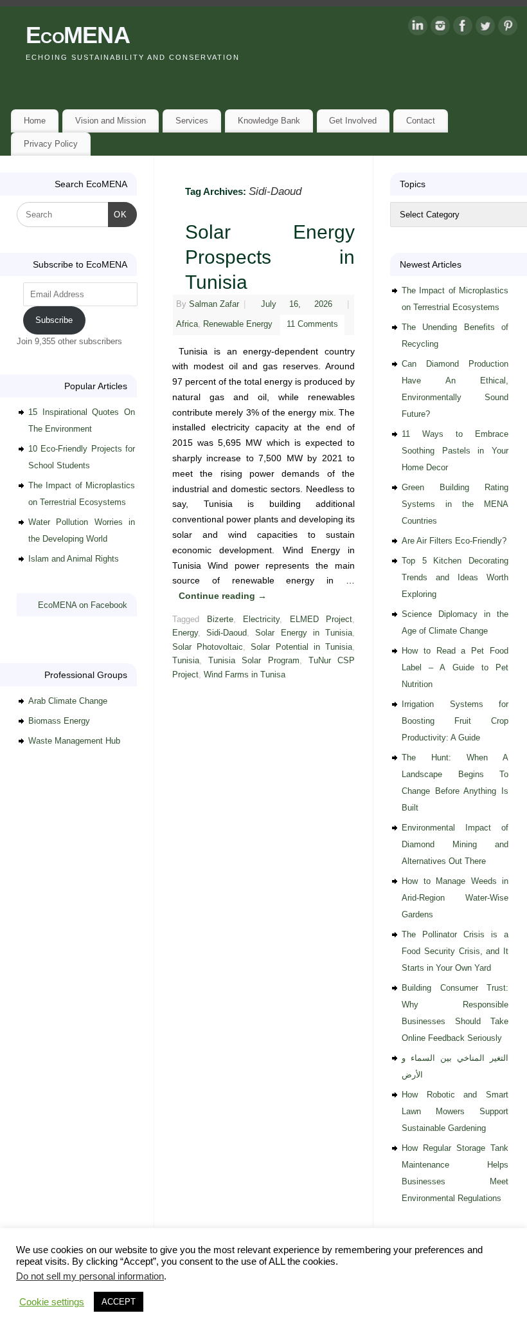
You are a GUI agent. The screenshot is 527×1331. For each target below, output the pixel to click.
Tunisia (185, 660)
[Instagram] (440, 28)
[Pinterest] (507, 28)
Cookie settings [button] (51, 1302)
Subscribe (54, 320)
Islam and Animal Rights (73, 559)
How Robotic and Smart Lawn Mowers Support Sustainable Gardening (455, 1111)
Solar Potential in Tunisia (301, 647)
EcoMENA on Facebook (82, 605)
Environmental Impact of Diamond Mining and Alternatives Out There (455, 844)
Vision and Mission (110, 120)
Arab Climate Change (67, 701)
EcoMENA (78, 35)
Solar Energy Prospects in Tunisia (270, 257)
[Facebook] (462, 28)
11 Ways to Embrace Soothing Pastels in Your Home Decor (455, 450)
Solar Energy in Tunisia (303, 633)
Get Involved (353, 120)
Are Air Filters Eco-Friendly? (454, 541)
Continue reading (223, 596)
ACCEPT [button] (119, 1302)
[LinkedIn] (417, 28)
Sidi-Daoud (226, 633)
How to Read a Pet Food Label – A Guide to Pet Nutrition (455, 667)
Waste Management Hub (74, 741)
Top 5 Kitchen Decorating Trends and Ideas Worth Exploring (455, 577)
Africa (187, 324)
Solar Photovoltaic (207, 647)
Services (191, 120)
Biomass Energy (59, 721)
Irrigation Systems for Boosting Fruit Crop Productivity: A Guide (455, 720)
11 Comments (312, 324)
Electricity (261, 619)
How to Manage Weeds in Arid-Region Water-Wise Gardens (455, 897)
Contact (420, 120)
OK (118, 214)
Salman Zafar (214, 304)
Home (35, 120)
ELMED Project (321, 619)
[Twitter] (485, 28)
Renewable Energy (237, 324)
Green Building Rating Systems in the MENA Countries (455, 504)
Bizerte (220, 619)
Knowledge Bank (269, 120)
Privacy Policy (51, 144)
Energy (185, 633)
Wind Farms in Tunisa (244, 674)
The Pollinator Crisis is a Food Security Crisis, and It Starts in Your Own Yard (455, 951)
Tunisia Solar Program (253, 660)
